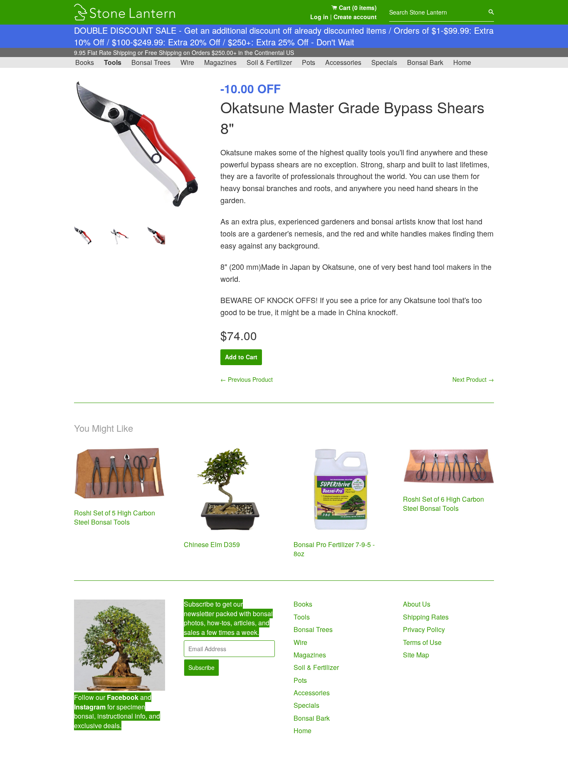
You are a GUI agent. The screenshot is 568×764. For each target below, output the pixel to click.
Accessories (343, 62)
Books (84, 62)
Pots (308, 62)
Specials (384, 62)
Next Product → (473, 379)
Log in (319, 16)
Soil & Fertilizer (269, 62)
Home (462, 62)
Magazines (220, 62)
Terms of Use (422, 642)
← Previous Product (246, 379)
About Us (416, 604)
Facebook (122, 697)
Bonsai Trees (150, 62)
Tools (112, 62)
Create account (355, 16)
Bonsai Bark (425, 62)
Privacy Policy (424, 629)
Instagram (90, 707)
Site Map (416, 654)
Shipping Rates (426, 617)
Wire (187, 62)
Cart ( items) (357, 7)
